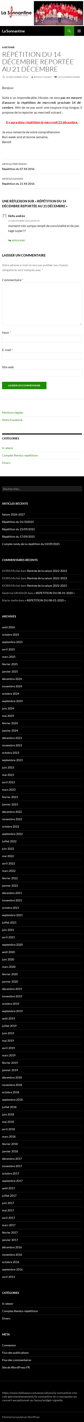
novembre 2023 (12, 745)
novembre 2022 (12, 819)
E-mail (7, 350)
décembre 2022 (12, 811)
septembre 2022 (12, 834)
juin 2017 (8, 1203)
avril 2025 (8, 649)
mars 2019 (8, 1055)
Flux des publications (15, 1352)
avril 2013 (8, 1276)
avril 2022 (8, 863)
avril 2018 (8, 1129)
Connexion (9, 1345)
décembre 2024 (12, 679)
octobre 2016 (10, 1262)
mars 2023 (8, 789)
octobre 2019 (10, 1003)
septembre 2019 (12, 1011)
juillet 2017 (9, 1195)
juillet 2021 (9, 922)
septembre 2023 (12, 760)
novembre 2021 (12, 900)
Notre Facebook (12, 420)
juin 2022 (8, 848)
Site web (8, 367)
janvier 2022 (10, 885)
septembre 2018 (12, 1099)
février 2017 (10, 1232)
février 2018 (10, 1144)
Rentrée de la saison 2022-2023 (47, 570)
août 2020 (8, 952)
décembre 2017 (12, 1158)
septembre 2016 (12, 1269)
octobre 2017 (10, 1173)
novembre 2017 (12, 1166)
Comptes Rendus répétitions (20, 455)
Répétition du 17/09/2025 (18, 536)
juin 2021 (8, 930)
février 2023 (10, 797)
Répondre (18, 240)
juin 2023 (8, 767)
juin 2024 (8, 708)
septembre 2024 (12, 701)
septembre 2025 (12, 642)
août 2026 (8, 627)
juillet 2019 (9, 1025)
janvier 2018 (10, 1151)
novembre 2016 (12, 1254)
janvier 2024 (10, 730)
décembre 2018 (12, 1077)
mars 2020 (8, 966)
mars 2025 (8, 656)
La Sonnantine (13, 31)
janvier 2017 (10, 1240)
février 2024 (10, 723)
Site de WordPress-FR (16, 1367)
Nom (6, 332)
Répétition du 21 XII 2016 (18, 181)
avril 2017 (8, 1217)
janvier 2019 (10, 1070)
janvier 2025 (10, 671)
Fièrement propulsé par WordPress (21, 1417)
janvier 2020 (10, 981)
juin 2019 (8, 1033)
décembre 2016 (12, 1247)
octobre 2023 (10, 752)
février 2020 (10, 974)
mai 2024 (8, 715)
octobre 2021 (10, 907)
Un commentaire (69, 77)
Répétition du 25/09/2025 (18, 529)
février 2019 (10, 1062)
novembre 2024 (12, 686)
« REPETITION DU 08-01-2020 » (54, 593)
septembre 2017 (12, 1181)
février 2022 (10, 878)
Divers (6, 462)
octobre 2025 (10, 634)
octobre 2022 (10, 826)
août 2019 (8, 1018)
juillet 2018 (9, 1107)
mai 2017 (8, 1210)
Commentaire (12, 280)
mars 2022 (8, 870)
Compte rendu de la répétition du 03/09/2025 (31, 544)
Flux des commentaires (16, 1360)
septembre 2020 (12, 944)
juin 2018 (8, 1114)
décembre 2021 (12, 893)
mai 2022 (8, 856)
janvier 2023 (10, 804)
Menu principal (79, 31)
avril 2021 (8, 937)
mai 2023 (8, 775)
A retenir (8, 47)
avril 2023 (8, 782)
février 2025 (10, 664)
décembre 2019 (12, 989)
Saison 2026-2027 (13, 514)
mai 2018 (8, 1121)
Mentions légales (12, 412)
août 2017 (8, 1188)
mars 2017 (8, 1225)
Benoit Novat (43, 77)
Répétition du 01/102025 (18, 521)
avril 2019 (8, 1048)
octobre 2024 (10, 693)
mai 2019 (8, 1040)
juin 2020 (8, 959)
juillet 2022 (9, 841)
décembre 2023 (12, 738)
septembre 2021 (12, 915)
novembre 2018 (12, 1085)
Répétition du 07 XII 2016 (18, 166)
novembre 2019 (12, 996)
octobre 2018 (10, 1092)
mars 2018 (8, 1136)
